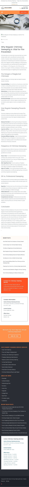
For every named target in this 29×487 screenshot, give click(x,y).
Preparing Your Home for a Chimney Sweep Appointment (14, 266)
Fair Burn (4, 385)
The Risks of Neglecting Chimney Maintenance (12, 248)
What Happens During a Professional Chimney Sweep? (14, 251)
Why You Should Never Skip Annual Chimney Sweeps (14, 428)
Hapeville (4, 390)
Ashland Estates (6, 381)
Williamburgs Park (6, 383)
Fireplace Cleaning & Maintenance (10, 357)
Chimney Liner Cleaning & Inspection (10, 354)
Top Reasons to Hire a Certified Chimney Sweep (12, 258)
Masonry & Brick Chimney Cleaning (10, 359)
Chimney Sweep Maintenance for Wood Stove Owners (14, 423)
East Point (4, 395)
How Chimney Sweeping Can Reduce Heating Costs (13, 272)
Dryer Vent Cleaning (6, 349)
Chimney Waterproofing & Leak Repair (10, 372)
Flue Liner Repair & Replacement (9, 352)
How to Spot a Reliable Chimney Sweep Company (13, 425)
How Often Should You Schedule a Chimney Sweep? (13, 241)
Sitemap (7, 481)
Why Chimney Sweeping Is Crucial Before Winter (13, 415)
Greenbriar (4, 400)
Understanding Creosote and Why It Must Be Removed (14, 433)
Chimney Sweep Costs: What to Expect (11, 418)
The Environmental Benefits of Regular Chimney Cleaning (14, 269)
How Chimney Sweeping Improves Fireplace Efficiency (14, 254)
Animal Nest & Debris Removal (9, 364)
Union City (4, 388)
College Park (5, 393)
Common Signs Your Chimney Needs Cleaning (12, 244)
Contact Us (14, 4)
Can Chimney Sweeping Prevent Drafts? (11, 430)
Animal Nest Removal (7, 362)
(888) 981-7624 (24, 8)
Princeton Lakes (5, 398)
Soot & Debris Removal (7, 367)
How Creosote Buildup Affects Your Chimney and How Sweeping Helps (14, 262)
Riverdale (4, 378)
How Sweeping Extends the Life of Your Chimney (13, 420)
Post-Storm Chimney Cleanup (9, 369)
